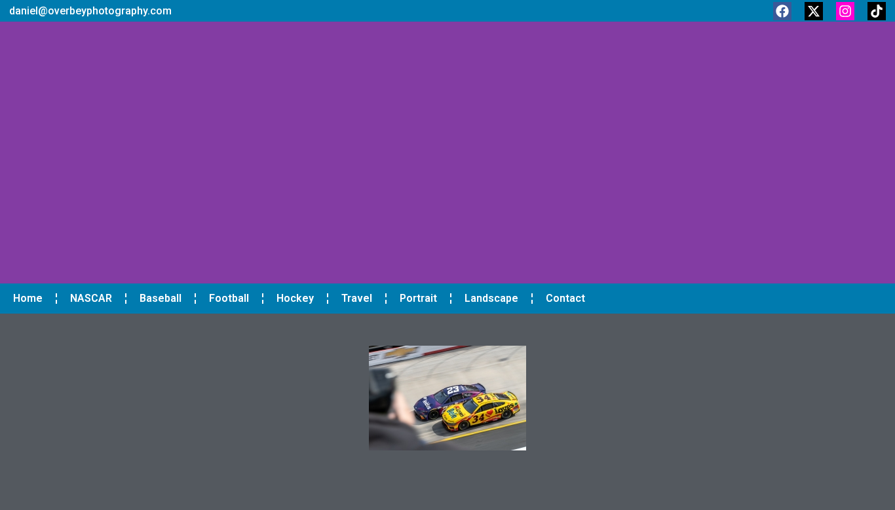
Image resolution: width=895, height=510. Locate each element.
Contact (565, 298)
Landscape (491, 298)
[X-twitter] (814, 11)
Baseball (160, 298)
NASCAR (91, 298)
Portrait (418, 298)
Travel (356, 298)
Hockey (295, 298)
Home (28, 298)
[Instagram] (845, 11)
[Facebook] (782, 11)
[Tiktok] (876, 11)
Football (229, 298)
